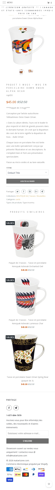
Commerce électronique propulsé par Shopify (27, 464)
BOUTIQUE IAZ (22, 196)
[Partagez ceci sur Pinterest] (29, 191)
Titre (9, 168)
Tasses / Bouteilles (37, 196)
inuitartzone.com (21, 460)
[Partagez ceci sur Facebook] (23, 191)
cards (18, 199)
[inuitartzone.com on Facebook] (9, 407)
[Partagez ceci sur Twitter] (17, 191)
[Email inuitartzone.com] (16, 407)
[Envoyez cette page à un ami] (41, 191)
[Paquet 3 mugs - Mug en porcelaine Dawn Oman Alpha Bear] (27, 46)
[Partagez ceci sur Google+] (35, 191)
